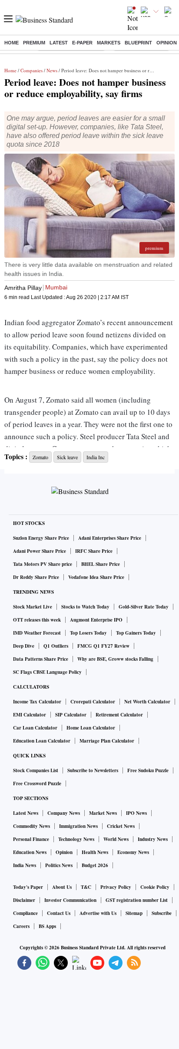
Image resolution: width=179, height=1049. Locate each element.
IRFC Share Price (94, 551)
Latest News (25, 813)
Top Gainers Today (136, 633)
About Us (62, 887)
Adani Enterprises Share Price (109, 538)
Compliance (25, 913)
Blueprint (138, 42)
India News (24, 865)
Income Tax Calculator (37, 702)
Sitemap (134, 913)
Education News (29, 852)
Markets (108, 42)
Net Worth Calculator (147, 702)
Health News (95, 852)
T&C (86, 887)
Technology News (76, 839)
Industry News (153, 839)
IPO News (136, 813)
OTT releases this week (37, 620)
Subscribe (162, 913)
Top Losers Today (88, 633)
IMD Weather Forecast (37, 633)
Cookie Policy (154, 887)
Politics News (59, 865)
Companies (31, 70)
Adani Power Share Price (39, 551)
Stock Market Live (32, 607)
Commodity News (31, 826)
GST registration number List (137, 900)
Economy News (133, 852)
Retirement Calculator (119, 715)
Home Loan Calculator (90, 728)
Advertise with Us (98, 913)
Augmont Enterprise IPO (96, 620)
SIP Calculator (70, 715)
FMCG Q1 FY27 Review (103, 646)
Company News (63, 813)
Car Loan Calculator (35, 728)
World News (116, 839)
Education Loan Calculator (41, 741)
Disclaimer (24, 900)
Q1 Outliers (55, 646)
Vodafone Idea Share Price (96, 577)
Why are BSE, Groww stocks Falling (115, 659)
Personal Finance (31, 839)
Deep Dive (23, 646)
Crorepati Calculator (92, 702)
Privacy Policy (115, 887)
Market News (103, 813)
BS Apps (47, 926)
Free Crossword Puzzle (37, 783)
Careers (21, 926)
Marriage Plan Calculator (107, 741)
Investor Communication (70, 900)
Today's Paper (28, 887)
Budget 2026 (95, 865)
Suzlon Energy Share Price (41, 538)
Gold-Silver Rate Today (144, 607)
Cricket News (121, 826)
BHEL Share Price (100, 564)
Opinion (166, 42)
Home (11, 42)
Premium (34, 42)
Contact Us (58, 913)
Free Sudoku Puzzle (148, 770)
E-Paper (82, 42)
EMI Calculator (29, 715)
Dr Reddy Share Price (36, 577)
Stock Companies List (35, 770)
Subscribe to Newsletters (92, 770)
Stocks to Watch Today (85, 607)
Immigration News (78, 826)
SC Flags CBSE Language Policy (47, 672)
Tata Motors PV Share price (42, 564)
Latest (59, 42)
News (51, 70)
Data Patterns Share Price (40, 659)
